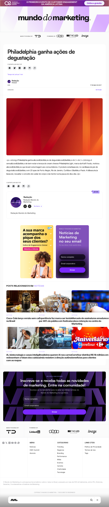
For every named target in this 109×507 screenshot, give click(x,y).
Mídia (59, 460)
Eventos (60, 463)
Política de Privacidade (93, 447)
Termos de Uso (90, 450)
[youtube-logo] (12, 443)
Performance (62, 456)
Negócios (60, 450)
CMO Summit (34, 450)
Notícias (33, 447)
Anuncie (33, 453)
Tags (86, 453)
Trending (60, 447)
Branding (60, 453)
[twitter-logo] (6, 443)
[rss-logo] (15, 443)
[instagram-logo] (3, 443)
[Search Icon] (91, 500)
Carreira (60, 466)
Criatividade (61, 469)
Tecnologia (61, 472)
